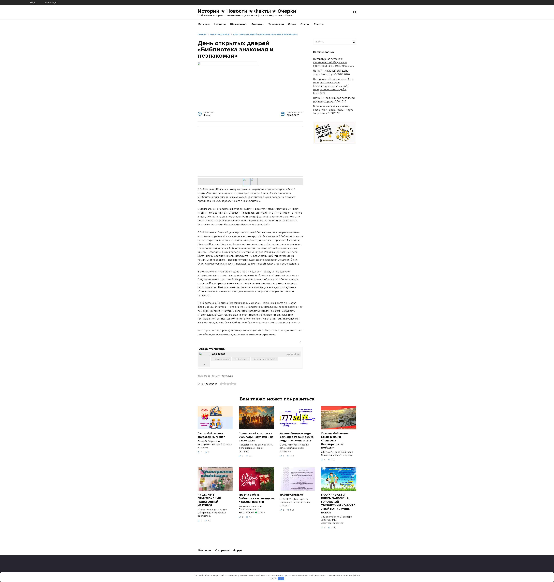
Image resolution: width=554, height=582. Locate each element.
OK (281, 578)
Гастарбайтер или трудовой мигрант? (211, 435)
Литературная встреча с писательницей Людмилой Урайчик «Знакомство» (330, 62)
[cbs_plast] (204, 357)
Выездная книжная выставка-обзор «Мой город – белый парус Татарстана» (333, 110)
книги (216, 376)
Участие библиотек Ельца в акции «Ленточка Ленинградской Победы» (335, 440)
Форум (237, 550)
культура (228, 376)
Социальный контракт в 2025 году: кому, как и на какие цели (256, 437)
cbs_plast (218, 354)
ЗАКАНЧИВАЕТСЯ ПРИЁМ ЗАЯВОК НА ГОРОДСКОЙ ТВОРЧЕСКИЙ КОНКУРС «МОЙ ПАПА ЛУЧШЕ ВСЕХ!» (338, 503)
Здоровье (257, 24)
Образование (238, 24)
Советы (319, 24)
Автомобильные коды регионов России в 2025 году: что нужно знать (297, 437)
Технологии (276, 24)
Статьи (304, 24)
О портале (222, 550)
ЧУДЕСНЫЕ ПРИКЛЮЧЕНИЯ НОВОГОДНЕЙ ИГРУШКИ (209, 500)
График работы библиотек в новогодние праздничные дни (256, 498)
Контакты (204, 550)
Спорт (292, 24)
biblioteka (204, 376)
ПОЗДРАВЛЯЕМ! (291, 494)
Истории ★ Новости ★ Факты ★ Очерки (247, 11)
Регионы (204, 24)
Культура (220, 24)
